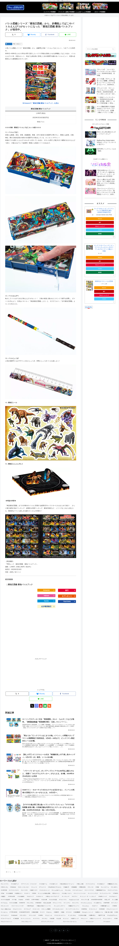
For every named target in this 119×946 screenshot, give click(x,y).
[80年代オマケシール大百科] (89, 285)
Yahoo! (46, 596)
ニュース (9, 44)
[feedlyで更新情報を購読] (45, 706)
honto (46, 601)
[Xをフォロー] (32, 706)
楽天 (67, 590)
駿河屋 (99, 233)
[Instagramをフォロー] (36, 706)
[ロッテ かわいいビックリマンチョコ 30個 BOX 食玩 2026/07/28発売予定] (89, 211)
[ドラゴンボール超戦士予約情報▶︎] (66, 6)
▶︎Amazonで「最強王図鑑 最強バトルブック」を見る (41, 103)
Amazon (46, 590)
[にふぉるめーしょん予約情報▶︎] (83, 6)
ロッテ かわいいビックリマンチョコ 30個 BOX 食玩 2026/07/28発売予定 (104, 210)
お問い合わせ (55, 940)
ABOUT (47, 940)
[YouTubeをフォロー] (41, 706)
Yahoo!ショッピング (100, 226)
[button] (113, 49)
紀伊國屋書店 (46, 606)
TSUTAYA (67, 601)
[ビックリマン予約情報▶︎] (49, 6)
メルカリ (100, 229)
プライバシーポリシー (67, 940)
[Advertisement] (40, 634)
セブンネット (67, 596)
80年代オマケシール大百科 (104, 281)
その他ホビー (18, 44)
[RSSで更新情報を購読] (49, 706)
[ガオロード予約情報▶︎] (100, 6)
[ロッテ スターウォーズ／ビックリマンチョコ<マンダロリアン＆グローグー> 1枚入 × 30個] (89, 247)
